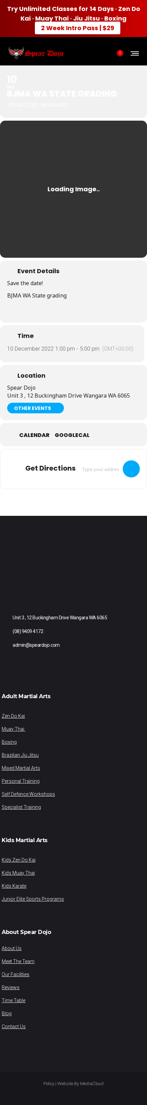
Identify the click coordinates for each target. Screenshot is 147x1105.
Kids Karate (14, 886)
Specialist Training (21, 807)
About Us (12, 948)
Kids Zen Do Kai (19, 860)
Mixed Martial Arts (21, 768)
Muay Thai (13, 729)
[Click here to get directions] (131, 468)
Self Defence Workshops (28, 794)
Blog (7, 1013)
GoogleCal (72, 435)
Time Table (13, 1000)
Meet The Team (18, 961)
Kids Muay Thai (18, 873)
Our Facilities (15, 974)
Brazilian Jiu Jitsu (20, 755)
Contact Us (14, 1026)
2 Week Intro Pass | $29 (77, 28)
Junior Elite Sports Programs (33, 899)
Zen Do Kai (13, 716)
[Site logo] (35, 53)
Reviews (10, 987)
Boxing (9, 742)
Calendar (34, 435)
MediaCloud (92, 1083)
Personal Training (21, 781)
